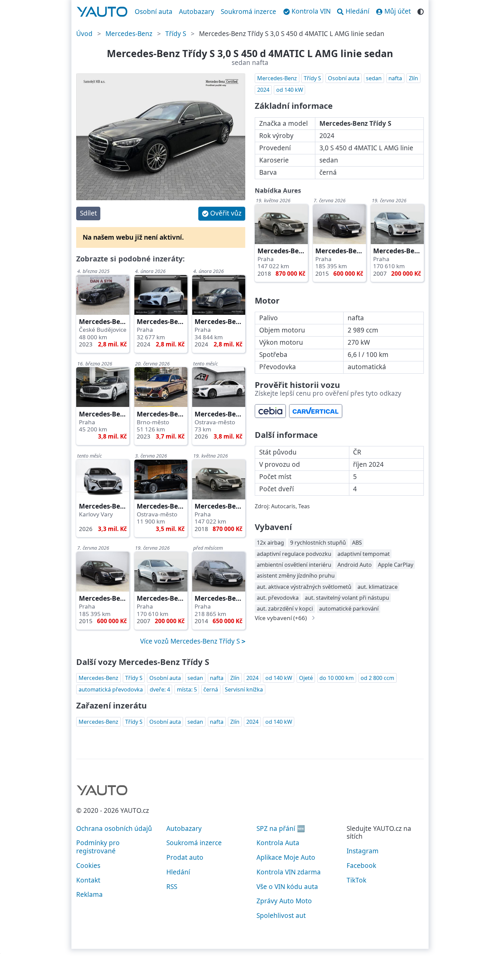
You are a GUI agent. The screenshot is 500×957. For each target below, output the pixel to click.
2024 (263, 89)
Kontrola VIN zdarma (288, 872)
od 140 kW (289, 89)
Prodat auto (184, 857)
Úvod (84, 33)
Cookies (88, 865)
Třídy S (175, 33)
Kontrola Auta (277, 842)
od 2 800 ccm (377, 678)
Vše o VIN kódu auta (287, 886)
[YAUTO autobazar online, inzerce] (102, 11)
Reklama (89, 894)
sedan (374, 78)
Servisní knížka (244, 689)
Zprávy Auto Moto (284, 900)
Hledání (178, 872)
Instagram (363, 851)
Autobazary (196, 11)
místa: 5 (187, 689)
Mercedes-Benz (128, 33)
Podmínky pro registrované (98, 846)
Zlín (413, 78)
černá (210, 689)
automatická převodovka (111, 689)
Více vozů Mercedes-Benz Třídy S (190, 641)
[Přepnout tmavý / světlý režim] (420, 10)
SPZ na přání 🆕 (280, 828)
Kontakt (88, 880)
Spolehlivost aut (281, 915)
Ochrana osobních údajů (114, 828)
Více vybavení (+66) (281, 618)
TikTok (356, 880)
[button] (221, 214)
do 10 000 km (336, 678)
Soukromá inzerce (248, 11)
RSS (171, 886)
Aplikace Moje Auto (285, 857)
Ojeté (306, 678)
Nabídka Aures (278, 190)
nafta (395, 78)
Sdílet (88, 213)
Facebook (361, 865)
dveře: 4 (160, 689)
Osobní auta (153, 11)
